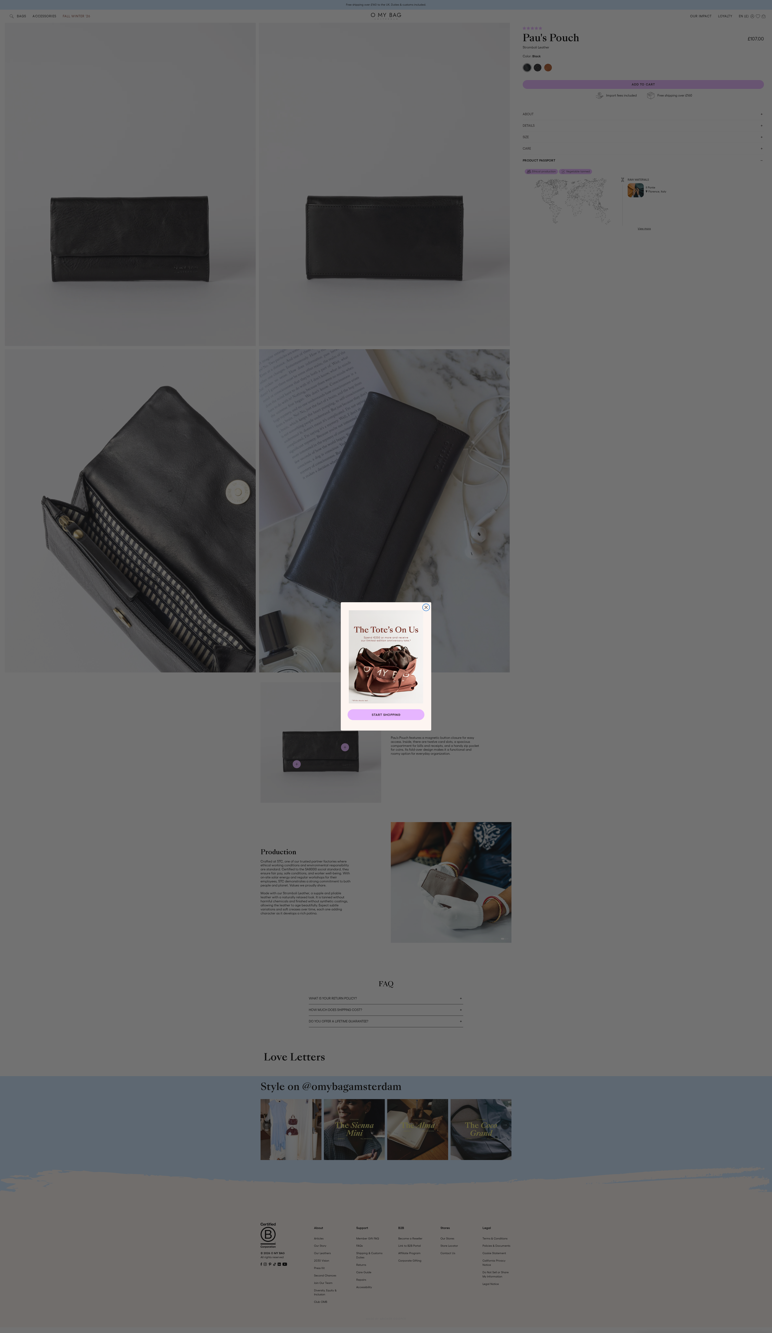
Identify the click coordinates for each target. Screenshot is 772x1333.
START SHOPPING (386, 715)
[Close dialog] (426, 607)
